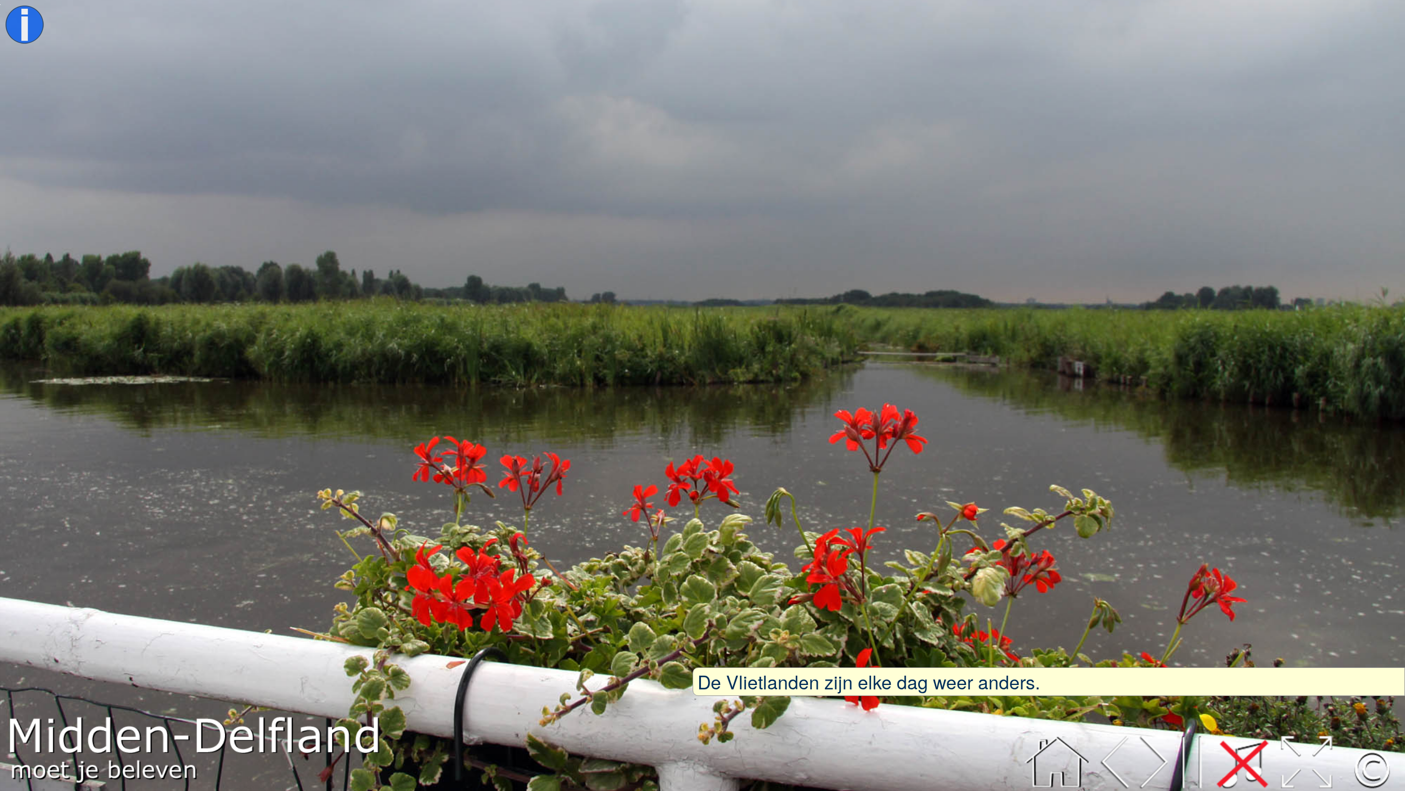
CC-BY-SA (296, 786)
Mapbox (353, 786)
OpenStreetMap (224, 786)
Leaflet (156, 786)
